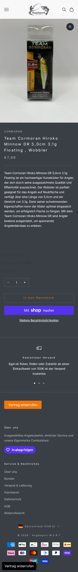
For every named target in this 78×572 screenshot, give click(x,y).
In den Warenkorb (39, 297)
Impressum (11, 492)
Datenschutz (12, 499)
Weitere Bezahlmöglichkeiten (39, 320)
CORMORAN (13, 131)
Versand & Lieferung (18, 485)
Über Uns (10, 471)
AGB (7, 506)
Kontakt (9, 478)
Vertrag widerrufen (22, 405)
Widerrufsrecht (14, 513)
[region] (39, 361)
